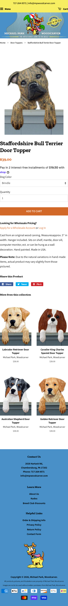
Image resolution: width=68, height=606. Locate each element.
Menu (7, 9)
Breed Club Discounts (34, 503)
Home (2, 42)
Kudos (34, 498)
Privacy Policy (34, 524)
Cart (65, 9)
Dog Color (6, 177)
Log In (42, 228)
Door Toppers (16, 42)
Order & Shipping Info (34, 520)
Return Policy (34, 529)
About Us (34, 493)
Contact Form (34, 534)
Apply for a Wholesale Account (17, 228)
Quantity (5, 192)
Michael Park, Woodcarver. (44, 576)
